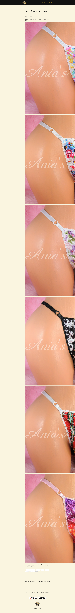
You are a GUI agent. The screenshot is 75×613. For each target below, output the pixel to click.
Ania (30, 13)
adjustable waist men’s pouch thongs (35, 19)
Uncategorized (34, 13)
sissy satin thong (36, 16)
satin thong (27, 571)
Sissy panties (31, 571)
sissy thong (36, 571)
